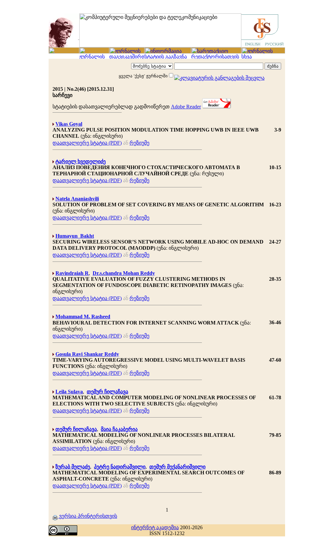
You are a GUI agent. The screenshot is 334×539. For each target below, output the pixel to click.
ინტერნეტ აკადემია (155, 527)
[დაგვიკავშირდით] (126, 57)
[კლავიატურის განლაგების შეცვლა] (219, 75)
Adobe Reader (186, 106)
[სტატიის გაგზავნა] (167, 57)
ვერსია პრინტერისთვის (87, 516)
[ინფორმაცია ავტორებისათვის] (167, 52)
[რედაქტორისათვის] (216, 57)
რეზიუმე (139, 143)
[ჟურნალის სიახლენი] (64, 52)
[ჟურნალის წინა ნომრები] (94, 57)
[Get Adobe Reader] (216, 106)
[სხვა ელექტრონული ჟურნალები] (263, 57)
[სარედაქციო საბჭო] (216, 52)
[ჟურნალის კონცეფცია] (126, 52)
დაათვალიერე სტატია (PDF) (87, 143)
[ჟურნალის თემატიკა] (263, 52)
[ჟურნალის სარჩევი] (94, 52)
